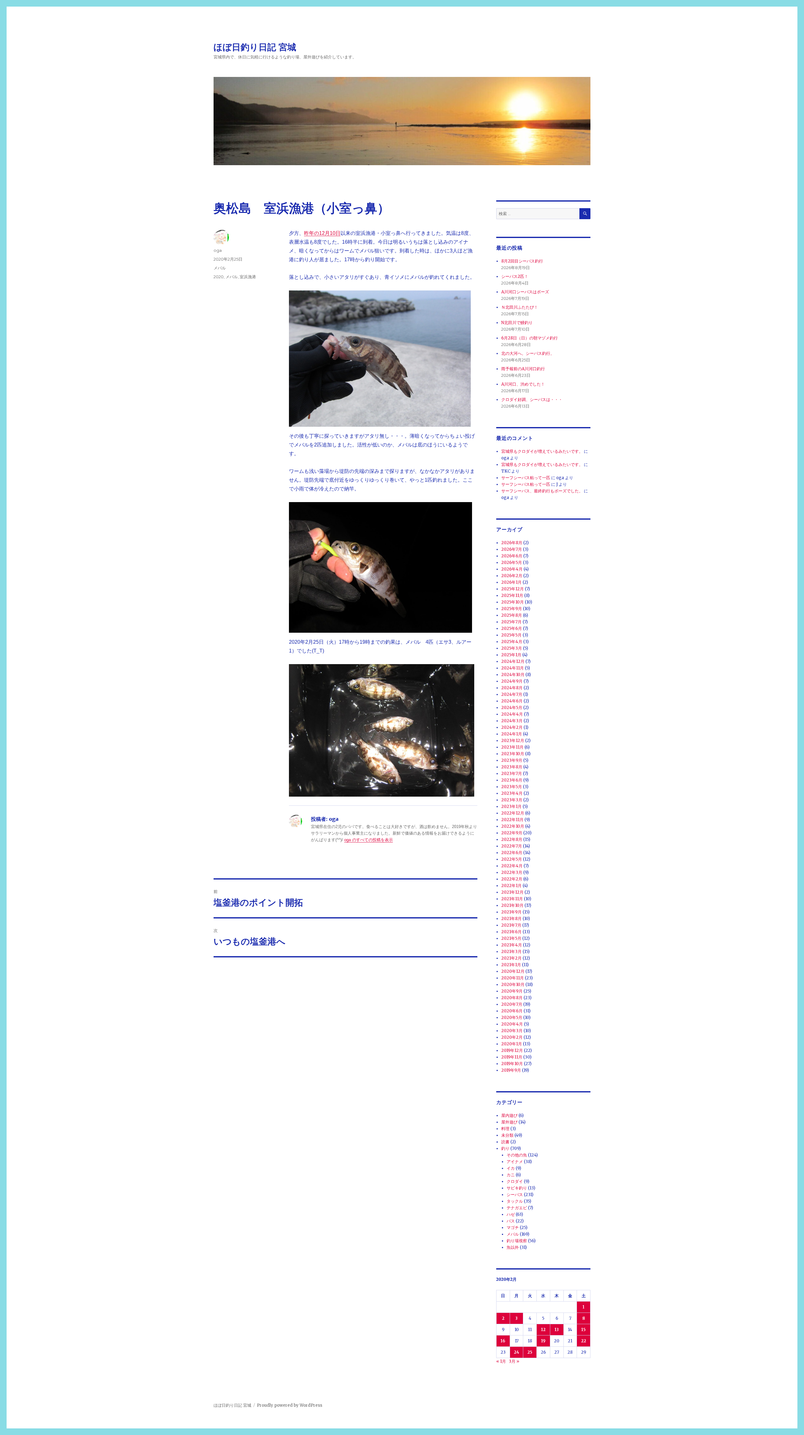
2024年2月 (512, 727)
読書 (505, 1142)
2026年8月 (511, 542)
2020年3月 (512, 1030)
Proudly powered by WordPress (289, 1405)
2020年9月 (512, 991)
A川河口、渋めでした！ (523, 384)
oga (218, 250)
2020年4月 (512, 1024)
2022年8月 (511, 839)
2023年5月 (511, 786)
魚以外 (513, 1247)
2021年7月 (511, 925)
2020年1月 (511, 1044)
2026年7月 (511, 549)
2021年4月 (511, 945)
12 (543, 1329)
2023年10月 (512, 753)
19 (543, 1341)
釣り (505, 1148)
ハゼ (511, 1214)
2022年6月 (511, 852)
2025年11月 (512, 595)
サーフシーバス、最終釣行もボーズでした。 (542, 491)
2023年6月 (511, 780)
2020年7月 (511, 1004)
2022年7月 (511, 846)
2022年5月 (511, 859)
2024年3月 (512, 720)
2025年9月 (511, 608)
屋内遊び (509, 1115)
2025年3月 (511, 648)
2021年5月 (511, 938)
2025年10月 (512, 602)
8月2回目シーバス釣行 (522, 261)
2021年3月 (511, 951)
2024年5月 (511, 707)
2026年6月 (511, 556)
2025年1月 (511, 655)
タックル (515, 1201)
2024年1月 (511, 734)
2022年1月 (511, 885)
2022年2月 (511, 879)
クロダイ (515, 1181)
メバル (220, 267)
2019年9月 (511, 1070)
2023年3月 (511, 800)
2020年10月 (512, 984)
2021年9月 (511, 912)
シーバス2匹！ (514, 276)
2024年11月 (512, 668)
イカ (511, 1168)
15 (583, 1329)
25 (529, 1352)
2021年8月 (511, 918)
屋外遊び (509, 1122)
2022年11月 (512, 819)
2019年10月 (512, 1063)
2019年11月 (511, 1057)
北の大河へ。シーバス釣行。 (527, 353)
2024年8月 (512, 687)
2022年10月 (512, 826)
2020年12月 (512, 971)
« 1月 (501, 1361)
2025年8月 (511, 615)
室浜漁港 (248, 276)
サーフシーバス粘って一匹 (525, 477)
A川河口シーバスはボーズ (525, 292)
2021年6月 (511, 931)
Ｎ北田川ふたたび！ (519, 307)
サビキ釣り (517, 1188)
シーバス (515, 1194)
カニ (511, 1175)
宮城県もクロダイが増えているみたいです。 (542, 451)
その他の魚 (517, 1155)
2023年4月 (512, 793)
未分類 (507, 1135)
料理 (505, 1128)
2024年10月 (512, 674)
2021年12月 (512, 892)
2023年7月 (511, 773)
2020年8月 (512, 997)
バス (511, 1221)
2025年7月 (511, 622)
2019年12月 (512, 1050)
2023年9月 (511, 760)
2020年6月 (512, 1011)
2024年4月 (512, 714)
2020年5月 (511, 1017)
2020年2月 (512, 1037)
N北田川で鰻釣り (517, 322)
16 (503, 1341)
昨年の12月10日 (322, 233)
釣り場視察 (517, 1240)
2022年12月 (512, 813)
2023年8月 (511, 767)
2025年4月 (511, 641)
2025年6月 (511, 628)
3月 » (514, 1361)
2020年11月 (512, 978)
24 (516, 1352)
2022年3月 (511, 872)
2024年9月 (512, 681)
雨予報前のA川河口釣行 (523, 368)
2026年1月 (511, 582)
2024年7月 (511, 694)
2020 (219, 276)
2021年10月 (512, 905)
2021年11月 (512, 899)
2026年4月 (512, 569)
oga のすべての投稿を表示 (368, 839)
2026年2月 (511, 575)
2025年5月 (511, 635)
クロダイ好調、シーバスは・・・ (531, 399)
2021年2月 (511, 958)
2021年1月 (511, 964)
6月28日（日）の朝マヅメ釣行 (529, 338)
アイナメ (515, 1161)
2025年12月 (512, 589)
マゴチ (513, 1227)
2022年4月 (512, 866)
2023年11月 (512, 747)
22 (583, 1341)
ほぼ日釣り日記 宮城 (255, 47)
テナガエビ (517, 1207)
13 (557, 1329)
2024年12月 (512, 661)
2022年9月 (511, 833)
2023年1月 (511, 806)
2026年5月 (511, 562)
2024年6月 (512, 701)
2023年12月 (512, 740)
